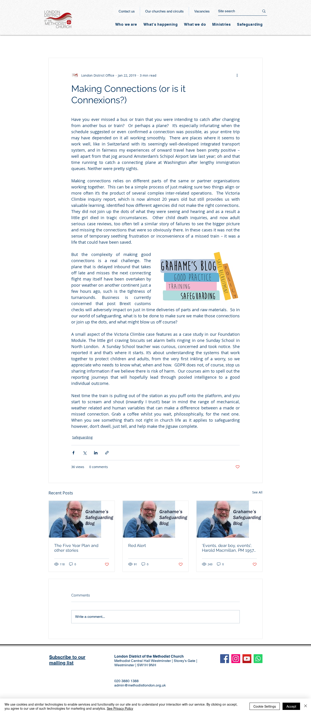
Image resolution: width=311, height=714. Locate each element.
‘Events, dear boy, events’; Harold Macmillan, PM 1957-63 (229, 548)
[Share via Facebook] (73, 453)
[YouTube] (246, 658)
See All (257, 492)
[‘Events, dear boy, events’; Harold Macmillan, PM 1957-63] (229, 519)
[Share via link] (107, 453)
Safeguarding (82, 437)
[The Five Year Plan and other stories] (82, 519)
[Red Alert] (156, 519)
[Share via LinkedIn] (96, 453)
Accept (291, 706)
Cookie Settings (264, 706)
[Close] (305, 706)
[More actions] (237, 75)
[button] (160, 24)
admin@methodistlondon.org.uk (140, 685)
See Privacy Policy (120, 708)
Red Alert (137, 545)
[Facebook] (224, 658)
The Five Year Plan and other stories (76, 548)
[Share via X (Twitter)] (84, 453)
